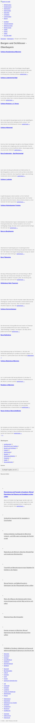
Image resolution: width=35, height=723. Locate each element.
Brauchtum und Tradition (11, 446)
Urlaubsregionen (8, 23)
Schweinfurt (7, 706)
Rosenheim (7, 701)
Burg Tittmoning (6, 257)
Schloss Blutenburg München (10, 361)
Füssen (6, 678)
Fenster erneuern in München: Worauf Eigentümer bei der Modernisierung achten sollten (17, 632)
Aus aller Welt (7, 35)
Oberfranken (7, 10)
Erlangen (6, 674)
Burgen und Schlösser (10, 448)
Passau (6, 695)
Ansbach (6, 658)
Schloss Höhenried (7, 127)
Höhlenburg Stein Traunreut (9, 283)
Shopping (6, 458)
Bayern (6, 18)
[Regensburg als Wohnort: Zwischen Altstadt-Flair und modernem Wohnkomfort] (8, 548)
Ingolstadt (6, 686)
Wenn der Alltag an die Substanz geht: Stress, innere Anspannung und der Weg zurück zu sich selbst (18, 601)
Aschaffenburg (8, 660)
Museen (6, 454)
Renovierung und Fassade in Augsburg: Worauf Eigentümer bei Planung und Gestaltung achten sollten (19, 494)
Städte (5, 29)
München (6, 654)
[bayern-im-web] (5, 1)
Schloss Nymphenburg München (11, 52)
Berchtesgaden (8, 671)
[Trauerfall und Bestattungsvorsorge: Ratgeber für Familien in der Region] (8, 564)
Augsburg (6, 661)
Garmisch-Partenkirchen (10, 680)
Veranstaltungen (8, 462)
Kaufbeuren (7, 710)
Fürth (5, 676)
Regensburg (7, 699)
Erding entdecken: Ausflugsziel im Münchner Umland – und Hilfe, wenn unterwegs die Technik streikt (19, 536)
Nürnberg (6, 656)
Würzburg (6, 708)
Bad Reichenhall (8, 663)
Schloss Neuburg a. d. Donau (10, 103)
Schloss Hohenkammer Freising (11, 205)
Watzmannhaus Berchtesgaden (13, 617)
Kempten (6, 687)
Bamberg (6, 665)
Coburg (6, 672)
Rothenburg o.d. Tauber (10, 703)
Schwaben (7, 14)
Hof (5, 684)
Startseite (6, 714)
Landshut (6, 689)
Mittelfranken (7, 5)
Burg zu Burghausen (7, 231)
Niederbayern (7, 7)
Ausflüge (6, 21)
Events (5, 31)
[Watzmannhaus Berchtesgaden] (8, 613)
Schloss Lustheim (6, 179)
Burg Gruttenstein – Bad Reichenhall (12, 153)
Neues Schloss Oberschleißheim (11, 411)
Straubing (6, 704)
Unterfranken (7, 16)
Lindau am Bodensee (9, 691)
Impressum (7, 717)
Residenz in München (7, 385)
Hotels (5, 33)
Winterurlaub (7, 27)
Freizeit (6, 450)
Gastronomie (7, 452)
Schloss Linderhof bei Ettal (9, 77)
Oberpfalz (6, 12)
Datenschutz (7, 715)
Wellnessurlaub (8, 25)
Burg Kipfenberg (6, 335)
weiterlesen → (24, 74)
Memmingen (7, 693)
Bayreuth (6, 669)
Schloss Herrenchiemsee (8, 309)
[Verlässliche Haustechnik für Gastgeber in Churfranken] (8, 515)
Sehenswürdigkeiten (9, 456)
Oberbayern (7, 8)
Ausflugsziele (7, 444)
